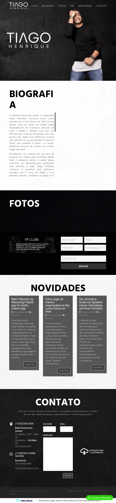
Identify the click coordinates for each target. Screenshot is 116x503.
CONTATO (101, 5)
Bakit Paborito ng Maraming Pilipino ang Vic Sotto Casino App (22, 303)
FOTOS (62, 5)
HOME (34, 5)
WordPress (13, 494)
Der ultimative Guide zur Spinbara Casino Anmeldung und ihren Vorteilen (91, 303)
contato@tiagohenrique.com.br (31, 468)
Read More (30, 364)
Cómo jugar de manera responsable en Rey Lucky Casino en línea (57, 305)
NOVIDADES (85, 5)
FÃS (72, 5)
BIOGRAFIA (48, 5)
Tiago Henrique (16, 491)
